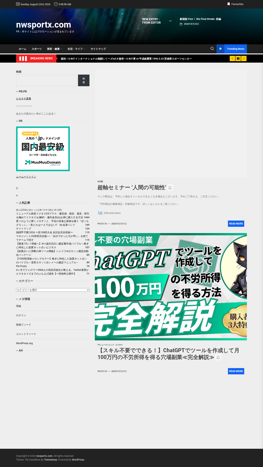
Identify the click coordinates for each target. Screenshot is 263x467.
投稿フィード (23, 324)
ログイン (21, 315)
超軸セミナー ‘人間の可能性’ (132, 187)
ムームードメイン (26, 176)
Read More (236, 223)
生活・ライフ (75, 48)
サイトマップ (98, 48)
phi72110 (102, 224)
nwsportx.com (43, 24)
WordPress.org (24, 343)
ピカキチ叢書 (23, 98)
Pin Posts (21, 266)
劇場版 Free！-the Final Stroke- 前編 (200, 19)
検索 (18, 71)
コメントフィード (26, 333)
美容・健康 (53, 48)
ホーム (22, 48)
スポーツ (37, 48)
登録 (18, 306)
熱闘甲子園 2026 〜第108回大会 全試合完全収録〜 (44, 232)
